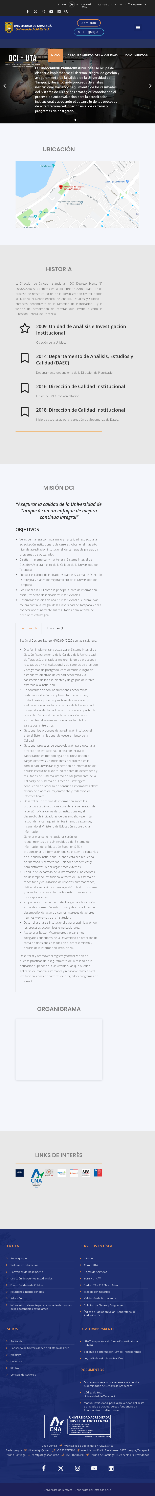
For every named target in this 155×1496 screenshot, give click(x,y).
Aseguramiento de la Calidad (92, 55)
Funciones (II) (55, 628)
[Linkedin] (59, 11)
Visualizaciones (64, 68)
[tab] (29, 628)
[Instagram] (43, 11)
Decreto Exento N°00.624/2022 (51, 640)
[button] (63, 4)
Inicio (55, 55)
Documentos (136, 55)
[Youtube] (51, 11)
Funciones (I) (29, 628)
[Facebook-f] (27, 11)
